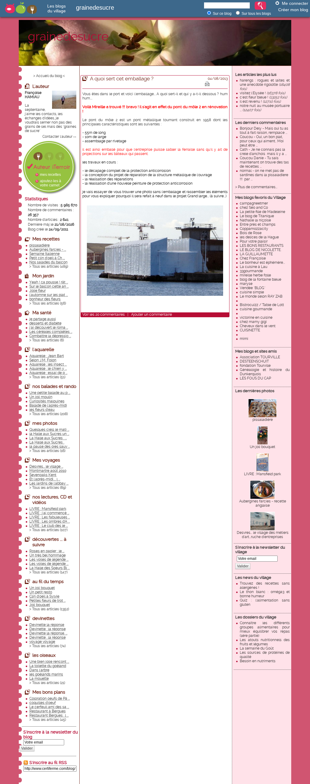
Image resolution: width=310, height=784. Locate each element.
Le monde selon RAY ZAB (261, 296)
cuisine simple (252, 292)
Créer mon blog (293, 9)
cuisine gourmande (256, 309)
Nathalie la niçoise (255, 220)
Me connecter (295, 3)
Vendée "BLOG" (252, 288)
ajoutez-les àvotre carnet (50, 183)
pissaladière (262, 420)
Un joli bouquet (262, 447)
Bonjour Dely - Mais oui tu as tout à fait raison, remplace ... (264, 130)
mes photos (44, 423)
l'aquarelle (43, 349)
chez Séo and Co (254, 207)
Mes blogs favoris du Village (260, 197)
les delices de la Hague (259, 237)
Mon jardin (43, 276)
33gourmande (251, 271)
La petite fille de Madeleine (262, 212)
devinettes (43, 618)
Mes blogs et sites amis (256, 351)
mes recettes (50, 175)
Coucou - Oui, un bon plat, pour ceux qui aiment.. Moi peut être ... (262, 141)
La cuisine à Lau (253, 267)
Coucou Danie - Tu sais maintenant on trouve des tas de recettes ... (264, 162)
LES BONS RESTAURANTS (261, 246)
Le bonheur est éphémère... (262, 262)
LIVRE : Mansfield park (262, 474)
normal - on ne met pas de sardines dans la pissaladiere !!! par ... (264, 175)
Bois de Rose (251, 233)
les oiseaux (44, 655)
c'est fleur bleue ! (263, 97)
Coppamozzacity (254, 229)
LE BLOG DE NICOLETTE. (260, 250)
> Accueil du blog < (49, 76)
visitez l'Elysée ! (262, 93)
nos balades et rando (54, 386)
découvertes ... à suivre (49, 542)
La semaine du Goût (257, 648)
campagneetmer (254, 203)
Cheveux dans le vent (257, 326)
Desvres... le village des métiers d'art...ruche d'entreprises (263, 535)
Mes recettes (46, 239)
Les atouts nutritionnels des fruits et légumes (265, 642)
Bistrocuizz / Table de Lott (262, 305)
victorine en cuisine (256, 317)
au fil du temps (48, 581)
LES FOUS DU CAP (255, 378)
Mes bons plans (48, 692)
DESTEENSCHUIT (254, 361)
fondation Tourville (255, 365)
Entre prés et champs (257, 224)
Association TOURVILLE (260, 357)
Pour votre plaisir (254, 241)
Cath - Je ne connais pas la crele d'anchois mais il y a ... (263, 151)
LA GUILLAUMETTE (256, 254)
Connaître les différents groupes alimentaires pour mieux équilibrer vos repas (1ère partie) (265, 629)
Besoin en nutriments (257, 661)
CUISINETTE (250, 330)
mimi (244, 339)
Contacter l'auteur (57, 136)
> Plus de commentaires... (256, 187)
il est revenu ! (260, 101)
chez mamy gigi (253, 322)
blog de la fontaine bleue (260, 279)
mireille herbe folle (255, 275)
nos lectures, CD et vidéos (52, 499)
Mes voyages (46, 460)
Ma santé (41, 312)
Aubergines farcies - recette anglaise (262, 503)
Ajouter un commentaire (151, 314)
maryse (246, 284)
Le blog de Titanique (257, 216)
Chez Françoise (253, 258)
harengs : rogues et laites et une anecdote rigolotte (265, 84)
